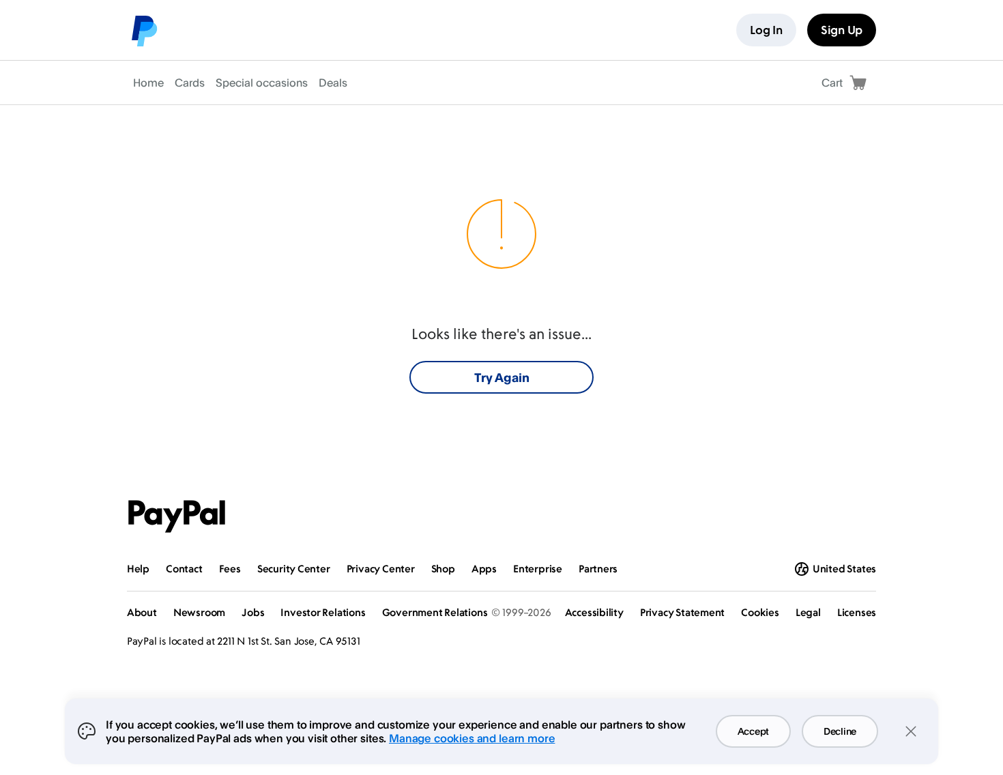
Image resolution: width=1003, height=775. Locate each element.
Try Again (501, 377)
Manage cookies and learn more (472, 738)
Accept (753, 731)
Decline (840, 731)
